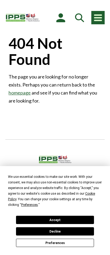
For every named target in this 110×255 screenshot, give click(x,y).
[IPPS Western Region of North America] (22, 18)
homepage (20, 93)
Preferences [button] (29, 205)
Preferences (55, 243)
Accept (55, 220)
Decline (55, 231)
